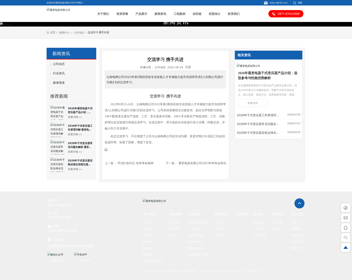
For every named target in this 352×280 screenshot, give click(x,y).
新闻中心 (64, 32)
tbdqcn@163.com (278, 2)
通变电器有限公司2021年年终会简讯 (202, 163)
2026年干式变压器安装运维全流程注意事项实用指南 (80, 164)
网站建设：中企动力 (198, 270)
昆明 (213, 270)
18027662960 (59, 217)
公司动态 (79, 32)
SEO (259, 270)
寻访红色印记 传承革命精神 (135, 163)
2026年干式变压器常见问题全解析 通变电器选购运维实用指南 (80, 146)
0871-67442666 (59, 205)
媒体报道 (58, 82)
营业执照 (250, 270)
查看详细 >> (75, 116)
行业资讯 (58, 73)
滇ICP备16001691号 (230, 270)
